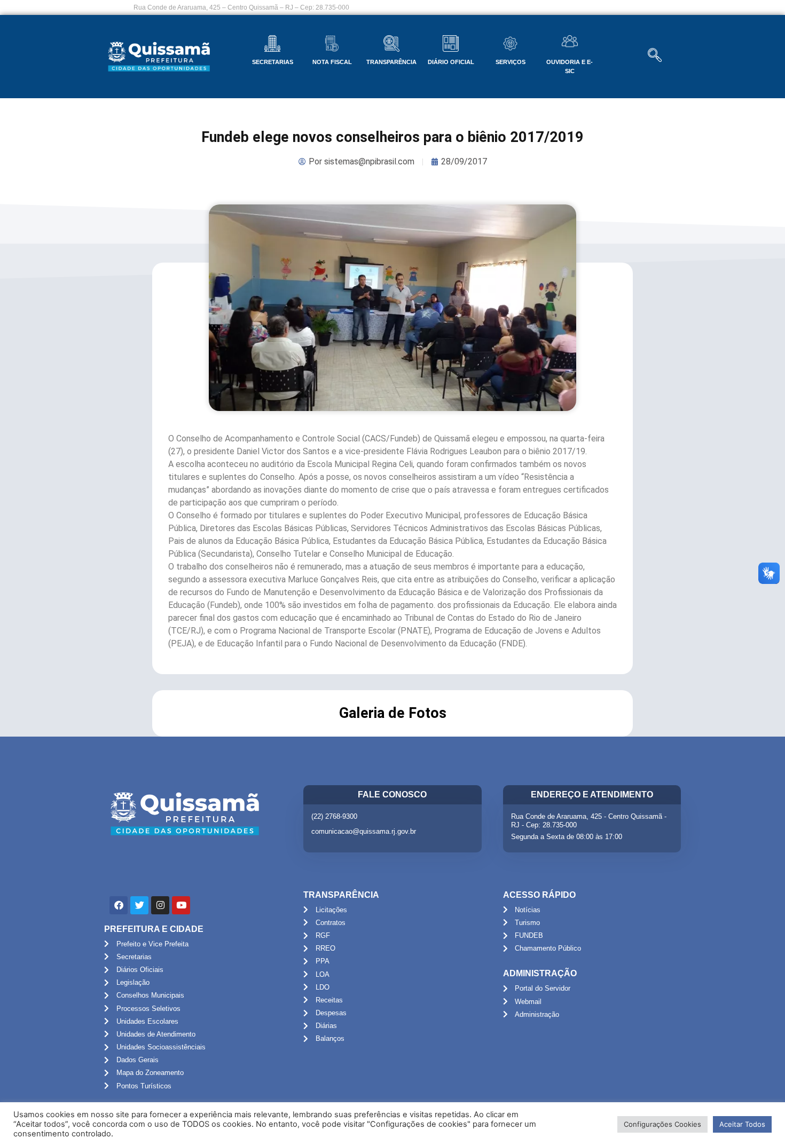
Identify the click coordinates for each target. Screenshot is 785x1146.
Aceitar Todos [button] (742, 1124)
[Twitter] (139, 905)
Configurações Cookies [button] (662, 1124)
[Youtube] (181, 905)
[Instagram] (160, 905)
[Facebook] (118, 905)
